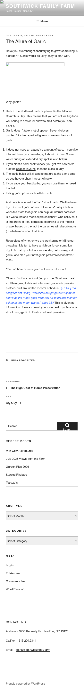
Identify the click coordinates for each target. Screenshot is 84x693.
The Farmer (45, 35)
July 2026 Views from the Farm (26, 458)
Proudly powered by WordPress (25, 683)
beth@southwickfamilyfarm (33, 649)
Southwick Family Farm (40, 6)
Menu (44, 21)
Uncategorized (23, 360)
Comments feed (16, 581)
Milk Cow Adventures (19, 450)
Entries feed (13, 573)
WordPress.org (15, 589)
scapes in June (26, 169)
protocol (11, 288)
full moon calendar (40, 250)
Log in (9, 565)
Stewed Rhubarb (16, 474)
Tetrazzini (12, 482)
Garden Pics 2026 (17, 466)
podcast (33, 278)
